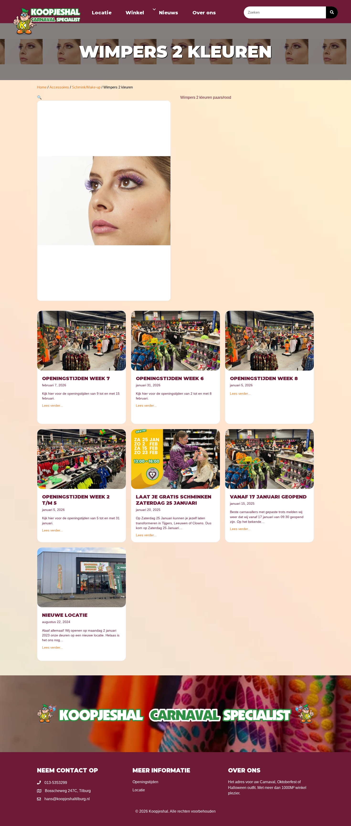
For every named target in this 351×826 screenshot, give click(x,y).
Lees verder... (52, 405)
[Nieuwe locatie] (81, 577)
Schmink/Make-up (86, 87)
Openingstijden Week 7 (76, 378)
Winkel (135, 13)
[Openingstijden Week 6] (175, 340)
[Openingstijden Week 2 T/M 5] (81, 459)
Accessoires (59, 87)
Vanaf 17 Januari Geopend (268, 497)
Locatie (102, 13)
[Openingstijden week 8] (269, 340)
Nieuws (168, 13)
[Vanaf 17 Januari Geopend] (269, 459)
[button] (154, 9)
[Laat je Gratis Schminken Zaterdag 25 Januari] (175, 459)
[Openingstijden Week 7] (81, 340)
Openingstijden (145, 782)
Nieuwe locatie (64, 615)
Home (42, 87)
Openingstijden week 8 (264, 378)
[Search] (332, 12)
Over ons (204, 13)
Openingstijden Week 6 (170, 378)
